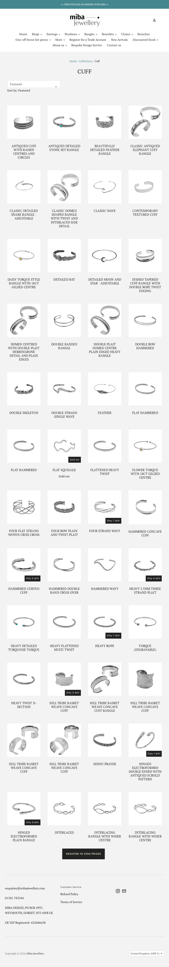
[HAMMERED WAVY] (104, 564)
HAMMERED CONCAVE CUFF (145, 533)
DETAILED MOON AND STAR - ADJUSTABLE (104, 281)
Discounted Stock (144, 40)
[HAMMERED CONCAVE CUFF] (145, 507)
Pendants (71, 34)
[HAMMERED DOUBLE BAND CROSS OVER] (64, 564)
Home (23, 34)
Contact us (114, 45)
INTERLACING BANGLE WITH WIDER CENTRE (104, 836)
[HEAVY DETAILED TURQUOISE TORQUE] (23, 622)
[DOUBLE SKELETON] (23, 389)
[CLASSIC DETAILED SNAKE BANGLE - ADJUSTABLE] (23, 187)
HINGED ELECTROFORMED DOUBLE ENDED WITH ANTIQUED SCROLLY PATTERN (145, 771)
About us (58, 45)
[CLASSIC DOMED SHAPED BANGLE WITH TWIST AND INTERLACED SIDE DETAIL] (64, 187)
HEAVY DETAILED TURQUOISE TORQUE (23, 648)
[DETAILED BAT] (64, 255)
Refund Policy (69, 894)
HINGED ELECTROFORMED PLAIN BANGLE (24, 836)
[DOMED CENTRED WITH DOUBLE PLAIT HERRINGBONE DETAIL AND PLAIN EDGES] (23, 320)
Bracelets (108, 34)
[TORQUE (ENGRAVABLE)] (145, 622)
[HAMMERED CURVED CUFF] (23, 564)
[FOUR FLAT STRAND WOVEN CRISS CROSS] (23, 507)
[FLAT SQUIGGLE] (64, 446)
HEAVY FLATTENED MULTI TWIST (64, 648)
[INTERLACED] (64, 808)
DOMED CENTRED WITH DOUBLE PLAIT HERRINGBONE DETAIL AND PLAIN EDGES (23, 352)
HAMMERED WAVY (104, 589)
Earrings (52, 34)
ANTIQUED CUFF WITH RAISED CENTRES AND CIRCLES (24, 152)
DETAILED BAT (64, 279)
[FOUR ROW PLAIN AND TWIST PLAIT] (64, 507)
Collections (85, 61)
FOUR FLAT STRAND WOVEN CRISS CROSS (23, 533)
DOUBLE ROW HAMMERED (145, 346)
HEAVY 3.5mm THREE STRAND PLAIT (145, 591)
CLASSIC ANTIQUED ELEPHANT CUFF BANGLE (145, 150)
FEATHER (104, 413)
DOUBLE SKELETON (23, 413)
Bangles (89, 34)
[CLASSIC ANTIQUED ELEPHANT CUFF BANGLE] (145, 122)
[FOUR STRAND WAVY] (104, 507)
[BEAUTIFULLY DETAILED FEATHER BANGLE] (104, 122)
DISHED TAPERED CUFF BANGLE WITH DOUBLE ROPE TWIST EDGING (145, 285)
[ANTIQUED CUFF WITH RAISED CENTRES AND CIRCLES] (23, 122)
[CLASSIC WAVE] (104, 187)
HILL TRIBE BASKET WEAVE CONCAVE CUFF (64, 707)
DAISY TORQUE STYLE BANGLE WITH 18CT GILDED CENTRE (24, 283)
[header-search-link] (148, 20)
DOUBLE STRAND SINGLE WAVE (64, 415)
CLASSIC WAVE (105, 211)
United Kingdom (144, 953)
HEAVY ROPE (104, 646)
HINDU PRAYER (104, 764)
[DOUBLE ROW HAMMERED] (145, 320)
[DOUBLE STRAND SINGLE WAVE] (64, 389)
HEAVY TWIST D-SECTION (24, 705)
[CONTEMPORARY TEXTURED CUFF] (145, 187)
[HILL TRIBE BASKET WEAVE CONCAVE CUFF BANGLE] (104, 679)
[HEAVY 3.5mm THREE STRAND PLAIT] (145, 564)
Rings (36, 34)
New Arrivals (119, 40)
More (59, 40)
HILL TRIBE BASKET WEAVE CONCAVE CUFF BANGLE (104, 707)
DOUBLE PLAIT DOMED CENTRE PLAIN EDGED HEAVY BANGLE (104, 350)
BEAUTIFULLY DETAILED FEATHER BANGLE (104, 150)
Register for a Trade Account (87, 40)
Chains (126, 34)
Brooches (143, 34)
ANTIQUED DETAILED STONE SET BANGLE (64, 148)
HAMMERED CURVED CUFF (23, 591)
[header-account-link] (153, 20)
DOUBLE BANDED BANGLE (64, 346)
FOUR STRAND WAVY (104, 531)
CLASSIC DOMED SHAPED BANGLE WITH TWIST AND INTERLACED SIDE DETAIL (64, 218)
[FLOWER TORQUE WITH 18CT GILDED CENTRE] (145, 446)
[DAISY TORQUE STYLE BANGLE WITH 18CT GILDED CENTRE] (23, 255)
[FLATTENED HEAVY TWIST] (104, 446)
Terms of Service (71, 902)
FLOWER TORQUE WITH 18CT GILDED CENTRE (145, 474)
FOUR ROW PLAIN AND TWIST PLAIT (64, 533)
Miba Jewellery (35, 953)
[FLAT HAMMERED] (145, 389)
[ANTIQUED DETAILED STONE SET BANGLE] (64, 122)
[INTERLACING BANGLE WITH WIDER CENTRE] (104, 808)
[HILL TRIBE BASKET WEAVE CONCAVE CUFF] (64, 679)
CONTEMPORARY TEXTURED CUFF (145, 213)
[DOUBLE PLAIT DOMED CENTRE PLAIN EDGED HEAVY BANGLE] (104, 320)
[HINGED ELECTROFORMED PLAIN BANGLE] (23, 808)
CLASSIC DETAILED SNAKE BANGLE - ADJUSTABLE (24, 215)
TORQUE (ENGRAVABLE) (145, 648)
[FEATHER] (104, 389)
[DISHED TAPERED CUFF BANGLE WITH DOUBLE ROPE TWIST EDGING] (145, 255)
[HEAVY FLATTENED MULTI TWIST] (64, 622)
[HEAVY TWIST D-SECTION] (23, 679)
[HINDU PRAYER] (104, 740)
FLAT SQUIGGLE (64, 470)
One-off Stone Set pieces (32, 40)
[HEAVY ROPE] (104, 622)
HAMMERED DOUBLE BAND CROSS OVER (64, 591)
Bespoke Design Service (86, 45)
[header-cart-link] (159, 20)
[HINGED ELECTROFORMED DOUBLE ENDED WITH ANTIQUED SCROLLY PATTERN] (145, 740)
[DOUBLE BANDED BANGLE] (64, 320)
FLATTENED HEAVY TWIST (104, 472)
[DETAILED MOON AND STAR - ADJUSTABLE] (104, 255)
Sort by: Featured (18, 90)
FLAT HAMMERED (145, 413)
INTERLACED (64, 832)
